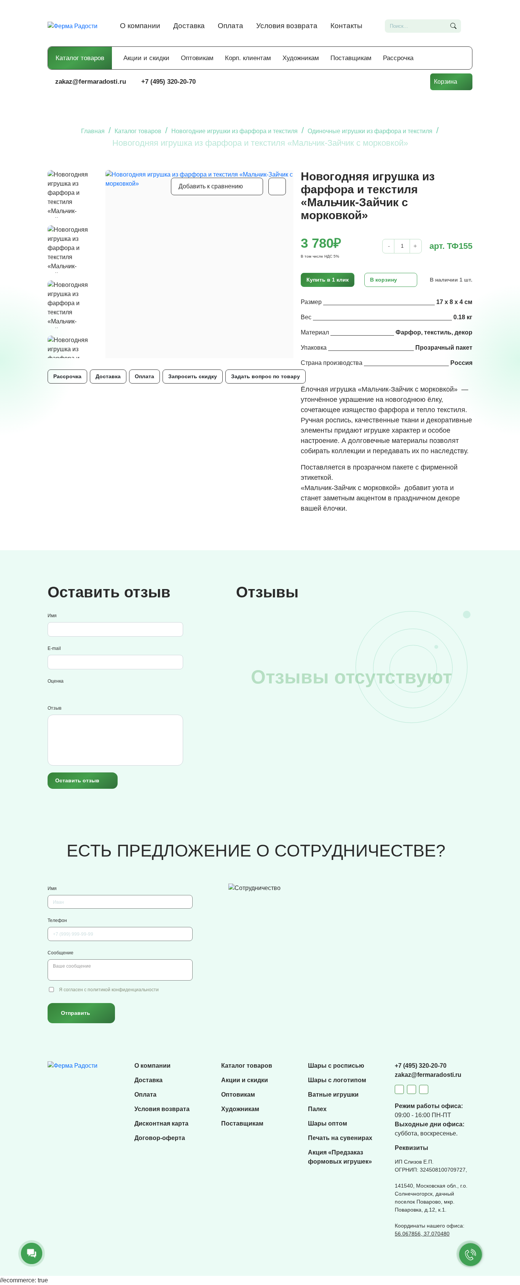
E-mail (54, 648)
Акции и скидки (146, 58)
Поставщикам (351, 58)
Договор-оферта (159, 1138)
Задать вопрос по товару (265, 376)
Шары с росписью (336, 1065)
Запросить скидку (192, 376)
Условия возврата (286, 26)
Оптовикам (197, 58)
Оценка (56, 681)
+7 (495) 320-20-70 (168, 81)
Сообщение (60, 952)
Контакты (346, 26)
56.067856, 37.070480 (422, 1234)
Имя (52, 615)
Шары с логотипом (337, 1080)
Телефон (57, 920)
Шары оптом (327, 1123)
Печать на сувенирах (340, 1138)
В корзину (383, 280)
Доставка (189, 26)
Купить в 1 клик (327, 280)
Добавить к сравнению (211, 186)
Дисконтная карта (161, 1123)
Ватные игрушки (333, 1094)
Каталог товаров (80, 58)
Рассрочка (398, 58)
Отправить (75, 1013)
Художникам (300, 58)
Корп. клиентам (248, 58)
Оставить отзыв (77, 780)
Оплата (230, 26)
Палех (317, 1109)
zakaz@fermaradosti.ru (90, 81)
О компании (140, 26)
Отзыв (54, 708)
